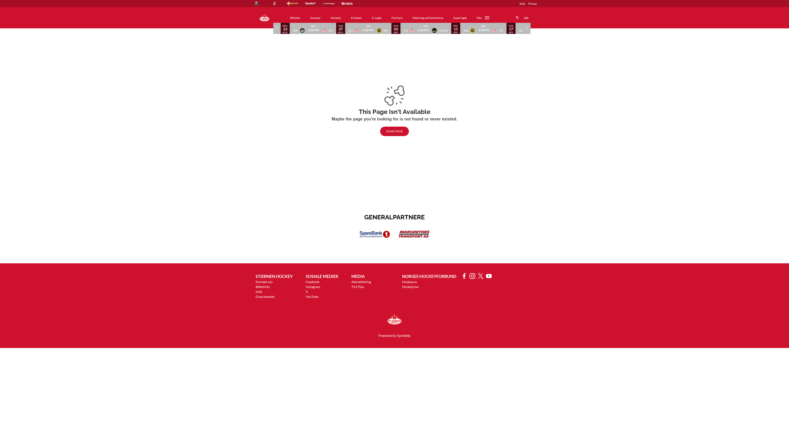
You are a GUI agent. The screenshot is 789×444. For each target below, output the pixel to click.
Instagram (313, 287)
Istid (522, 3)
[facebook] (465, 276)
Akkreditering (361, 282)
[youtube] (490, 276)
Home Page (394, 131)
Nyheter (336, 18)
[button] (313, 28)
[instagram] (473, 276)
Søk (526, 18)
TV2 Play (357, 287)
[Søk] (517, 18)
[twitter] (482, 276)
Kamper (315, 18)
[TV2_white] (278, 3)
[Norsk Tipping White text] (332, 3)
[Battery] (296, 3)
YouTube (312, 296)
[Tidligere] (277, 28)
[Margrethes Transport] (414, 234)
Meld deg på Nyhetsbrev (428, 18)
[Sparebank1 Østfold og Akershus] (374, 234)
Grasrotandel (265, 296)
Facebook (313, 282)
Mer (479, 18)
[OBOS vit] (350, 3)
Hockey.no (409, 282)
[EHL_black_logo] (260, 3)
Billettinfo (263, 287)
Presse (532, 3)
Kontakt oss (264, 282)
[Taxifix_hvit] (314, 3)
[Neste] (527, 28)
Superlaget (460, 18)
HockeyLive (410, 287)
